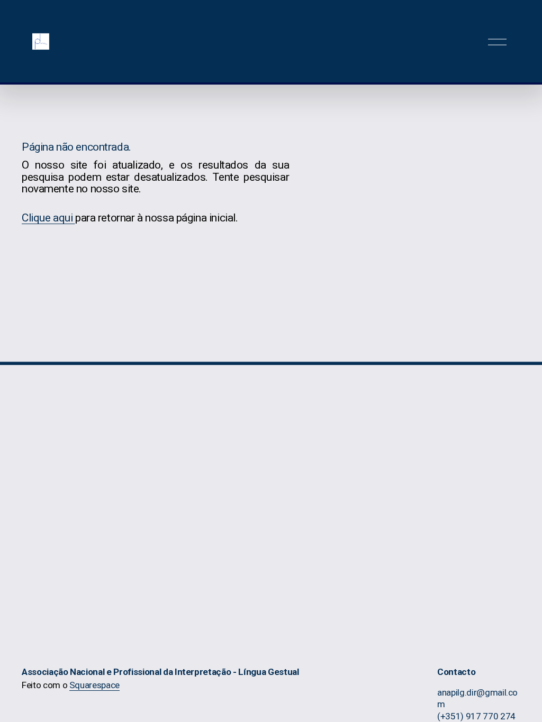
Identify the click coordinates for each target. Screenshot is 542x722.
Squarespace (94, 685)
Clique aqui (48, 217)
